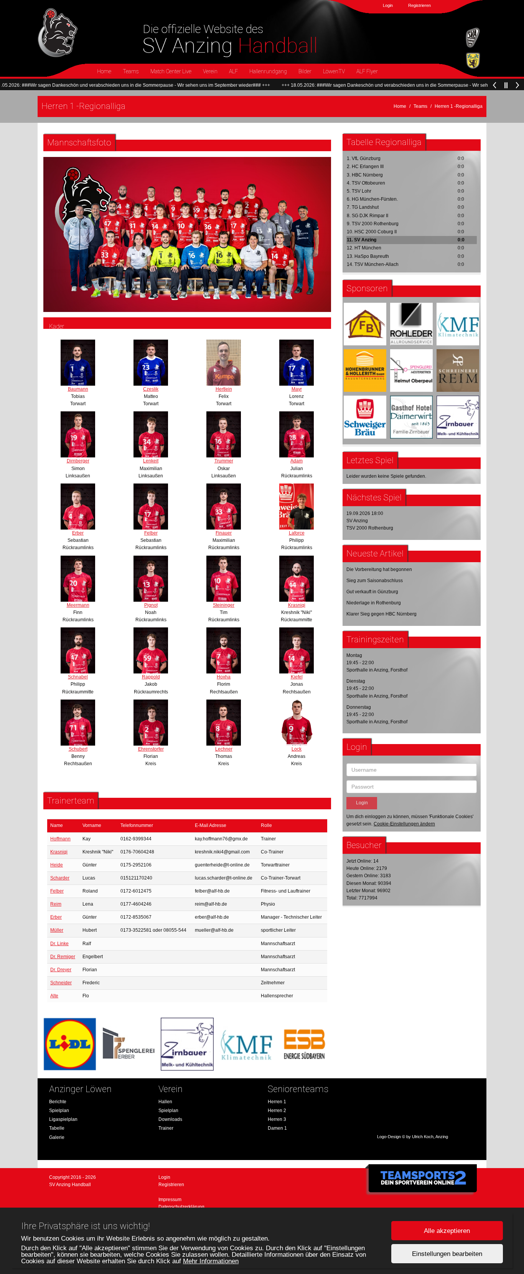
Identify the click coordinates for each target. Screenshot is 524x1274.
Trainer (165, 1128)
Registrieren (419, 5)
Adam (296, 461)
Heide (56, 865)
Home (104, 71)
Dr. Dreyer (60, 969)
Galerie (56, 1137)
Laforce (297, 533)
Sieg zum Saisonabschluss (374, 580)
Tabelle (56, 1128)
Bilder (304, 71)
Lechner (223, 749)
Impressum (169, 1199)
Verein (210, 71)
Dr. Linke (59, 943)
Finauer (224, 533)
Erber (78, 533)
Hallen (165, 1101)
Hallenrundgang (268, 71)
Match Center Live (170, 71)
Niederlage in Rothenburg (373, 603)
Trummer (223, 461)
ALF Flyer (367, 71)
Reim (55, 904)
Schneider (61, 982)
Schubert (78, 749)
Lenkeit (150, 461)
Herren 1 (277, 1101)
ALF (233, 71)
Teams (131, 71)
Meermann (78, 605)
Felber (151, 533)
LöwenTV (334, 71)
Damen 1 (277, 1128)
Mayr (297, 389)
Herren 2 (277, 1110)
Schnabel (78, 677)
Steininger (223, 605)
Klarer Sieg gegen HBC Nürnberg (381, 614)
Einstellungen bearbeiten (447, 1253)
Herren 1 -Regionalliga (459, 106)
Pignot (151, 605)
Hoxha (224, 677)
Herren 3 (277, 1119)
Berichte (57, 1101)
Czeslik (150, 389)
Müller (56, 930)
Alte (54, 995)
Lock (297, 749)
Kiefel (297, 677)
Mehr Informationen (211, 1261)
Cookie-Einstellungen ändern (404, 824)
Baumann (78, 389)
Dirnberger (78, 461)
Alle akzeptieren (447, 1230)
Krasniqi (296, 605)
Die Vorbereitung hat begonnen (379, 569)
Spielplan (59, 1110)
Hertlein (224, 389)
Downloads (170, 1119)
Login (388, 5)
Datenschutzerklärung (181, 1207)
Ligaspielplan (63, 1119)
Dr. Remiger (62, 956)
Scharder (59, 878)
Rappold (151, 677)
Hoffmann (60, 839)
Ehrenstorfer (151, 749)
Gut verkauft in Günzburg (372, 591)
